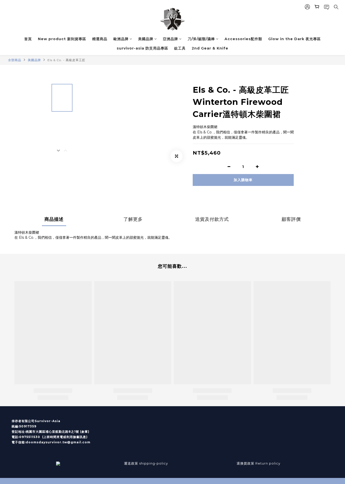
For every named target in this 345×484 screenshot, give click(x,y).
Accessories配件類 (243, 39)
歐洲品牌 (121, 39)
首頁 (28, 39)
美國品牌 (145, 39)
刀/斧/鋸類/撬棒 (201, 39)
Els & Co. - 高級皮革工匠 (66, 60)
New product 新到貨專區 (62, 39)
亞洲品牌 (170, 39)
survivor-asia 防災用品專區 (142, 48)
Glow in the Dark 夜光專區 (294, 39)
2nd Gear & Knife (210, 48)
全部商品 (14, 60)
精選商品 (99, 39)
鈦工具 (180, 48)
